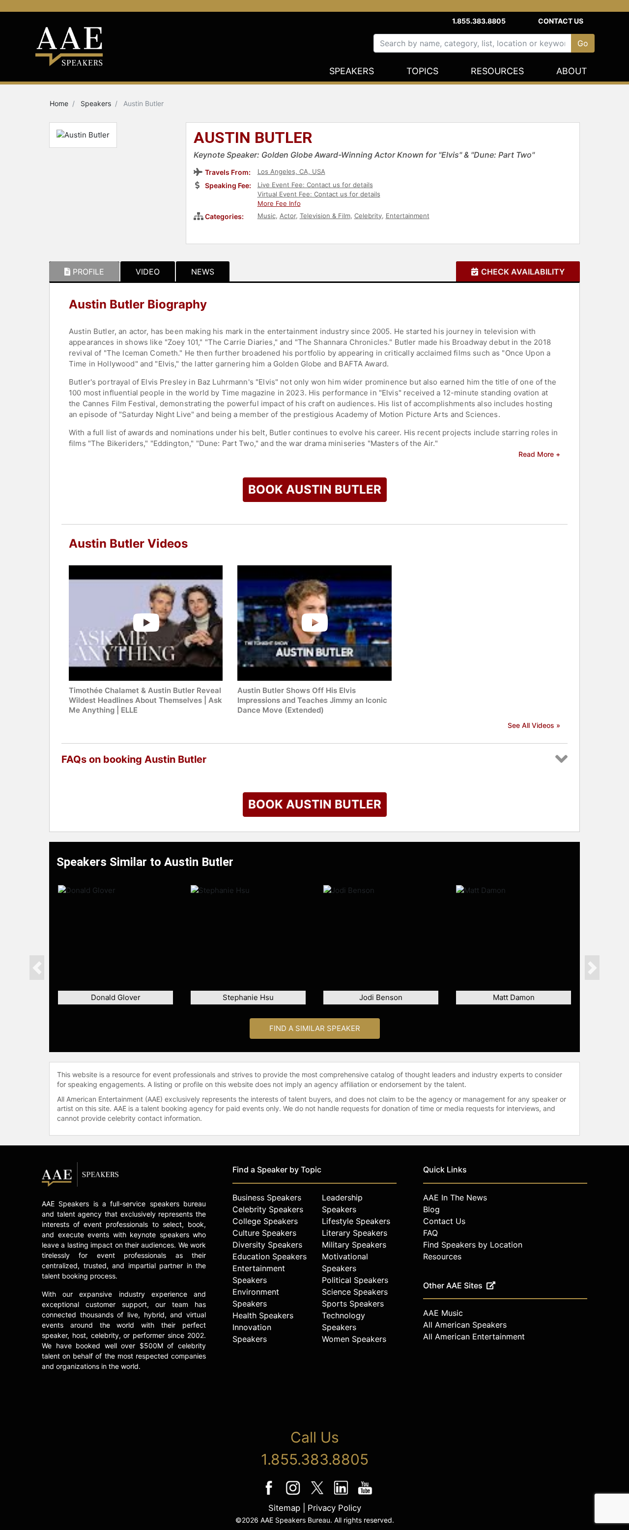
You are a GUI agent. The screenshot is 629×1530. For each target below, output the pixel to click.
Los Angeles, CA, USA (291, 171)
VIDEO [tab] (148, 272)
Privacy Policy (334, 1508)
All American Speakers (465, 1325)
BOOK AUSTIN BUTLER (314, 489)
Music (266, 216)
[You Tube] (365, 1494)
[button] (36, 967)
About (571, 71)
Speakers (351, 71)
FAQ (430, 1233)
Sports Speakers (353, 1303)
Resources (497, 71)
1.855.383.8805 (479, 21)
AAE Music (443, 1313)
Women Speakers (354, 1339)
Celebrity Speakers (267, 1209)
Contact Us (560, 21)
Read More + (539, 454)
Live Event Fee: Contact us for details (315, 185)
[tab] (84, 271)
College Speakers (265, 1221)
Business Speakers (266, 1197)
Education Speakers (269, 1256)
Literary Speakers (354, 1233)
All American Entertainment (474, 1336)
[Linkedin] (342, 1494)
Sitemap (284, 1508)
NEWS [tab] (202, 272)
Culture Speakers (264, 1233)
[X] (318, 1494)
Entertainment (407, 216)
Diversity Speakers (267, 1245)
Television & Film (325, 216)
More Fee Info (279, 203)
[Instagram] (294, 1494)
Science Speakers (355, 1292)
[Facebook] (270, 1494)
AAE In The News (455, 1197)
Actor (288, 216)
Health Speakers (262, 1315)
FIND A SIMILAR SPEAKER (314, 1028)
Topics (422, 71)
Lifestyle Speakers (356, 1221)
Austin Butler (253, 138)
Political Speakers (355, 1280)
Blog (431, 1209)
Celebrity (368, 216)
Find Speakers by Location (472, 1245)
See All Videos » (534, 725)
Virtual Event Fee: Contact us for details (318, 194)
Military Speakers (354, 1245)
